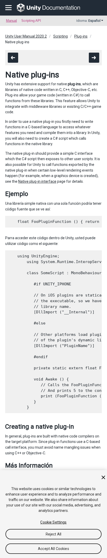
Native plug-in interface (37, 181)
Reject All (53, 534)
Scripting (60, 36)
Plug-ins (81, 36)
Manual (11, 21)
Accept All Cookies (53, 549)
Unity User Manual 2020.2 (26, 36)
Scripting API (31, 21)
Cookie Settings (53, 522)
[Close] (103, 477)
